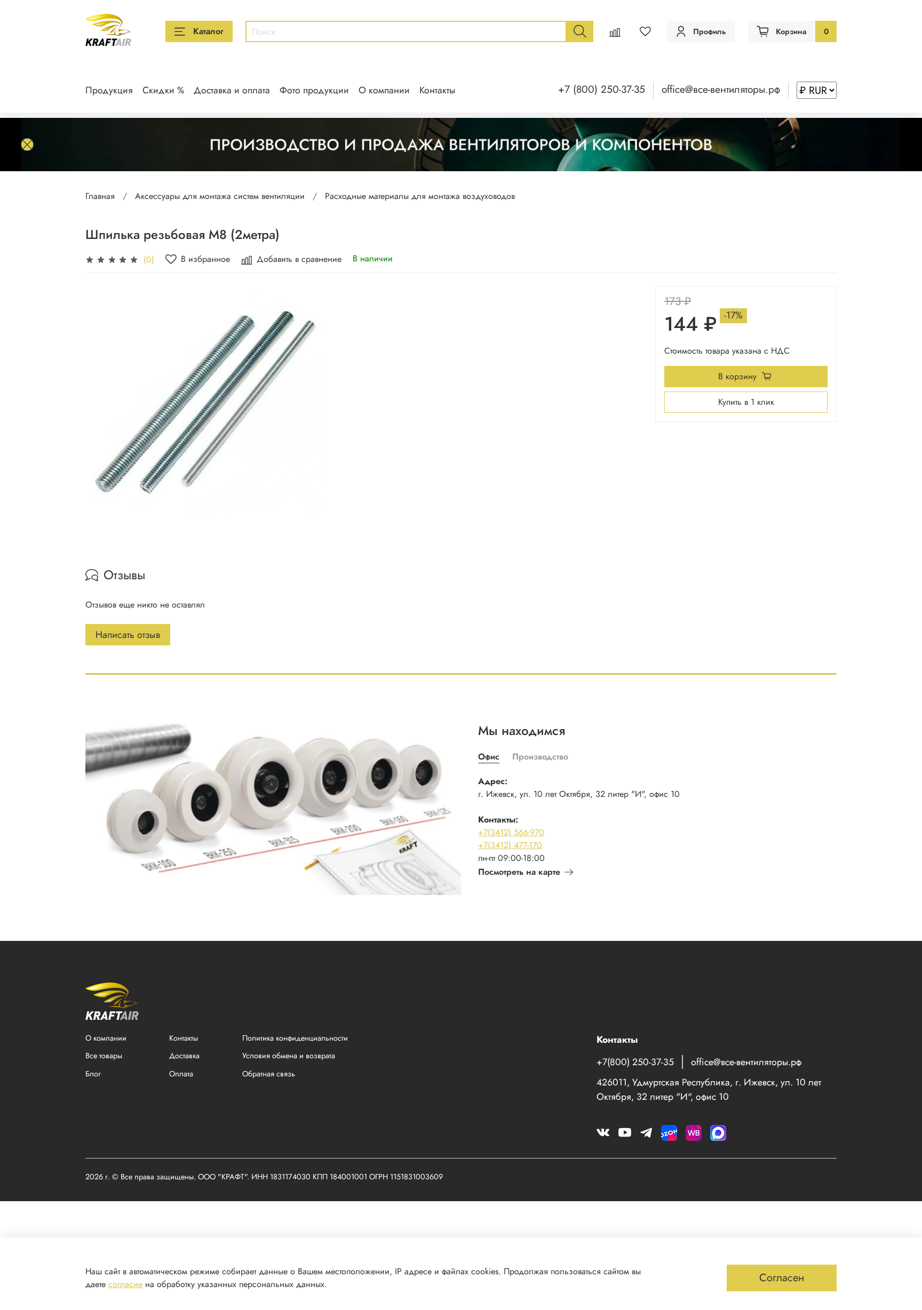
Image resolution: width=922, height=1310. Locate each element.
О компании (384, 90)
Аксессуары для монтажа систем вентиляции (220, 196)
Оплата (181, 1073)
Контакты (437, 90)
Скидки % (163, 90)
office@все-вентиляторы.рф (721, 89)
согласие (125, 1284)
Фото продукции (314, 90)
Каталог (208, 31)
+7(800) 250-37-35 (635, 1062)
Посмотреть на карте (519, 872)
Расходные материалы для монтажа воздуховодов (420, 196)
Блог (93, 1073)
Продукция (109, 90)
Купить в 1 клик (746, 402)
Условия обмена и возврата (288, 1055)
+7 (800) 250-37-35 (601, 89)
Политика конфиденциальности (295, 1038)
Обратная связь (268, 1073)
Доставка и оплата (232, 90)
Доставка (184, 1055)
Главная (100, 196)
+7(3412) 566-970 (511, 832)
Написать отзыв (128, 635)
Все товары (103, 1055)
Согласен (781, 1277)
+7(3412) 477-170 (510, 845)
